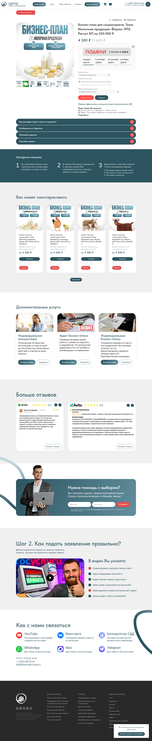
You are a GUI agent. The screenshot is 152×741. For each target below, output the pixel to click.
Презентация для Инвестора (56, 710)
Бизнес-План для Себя (54, 720)
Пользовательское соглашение (118, 721)
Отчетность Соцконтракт (85, 723)
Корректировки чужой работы (87, 713)
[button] (26, 362)
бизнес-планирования (17, 6)
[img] (147, 4)
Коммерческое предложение (86, 716)
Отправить (123, 504)
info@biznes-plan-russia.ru (28, 664)
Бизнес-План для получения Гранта (57, 713)
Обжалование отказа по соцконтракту (89, 720)
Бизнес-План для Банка (54, 716)
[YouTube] (17, 708)
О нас (111, 698)
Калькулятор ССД (114, 714)
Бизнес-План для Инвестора (56, 706)
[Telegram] (20, 708)
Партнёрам (112, 701)
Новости (111, 708)
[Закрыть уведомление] (147, 726)
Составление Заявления (85, 710)
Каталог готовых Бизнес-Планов (57, 698)
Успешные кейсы (114, 711)
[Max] (27, 708)
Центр (13, 3)
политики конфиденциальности (98, 509)
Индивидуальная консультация (87, 698)
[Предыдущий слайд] (19, 51)
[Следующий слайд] (70, 51)
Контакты (112, 704)
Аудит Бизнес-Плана (84, 706)
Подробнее (83, 115)
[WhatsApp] (31, 708)
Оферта (111, 717)
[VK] (24, 708)
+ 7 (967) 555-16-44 (134, 3)
